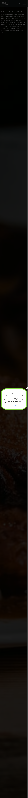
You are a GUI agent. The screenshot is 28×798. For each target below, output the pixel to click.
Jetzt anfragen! (14, 405)
